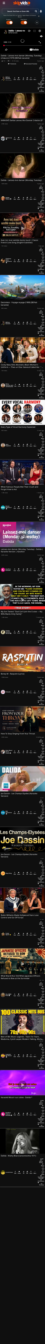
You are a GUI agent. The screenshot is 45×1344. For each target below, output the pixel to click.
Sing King (9, 873)
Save (31, 79)
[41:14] (22, 961)
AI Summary (41, 87)
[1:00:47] (22, 1022)
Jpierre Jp (9, 137)
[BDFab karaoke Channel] (3, 79)
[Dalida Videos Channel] (3, 198)
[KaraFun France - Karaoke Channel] (3, 1114)
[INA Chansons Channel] (3, 813)
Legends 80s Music (9, 1055)
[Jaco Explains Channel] (3, 445)
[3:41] (22, 659)
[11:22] (22, 412)
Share (42, 72)
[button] (41, 11)
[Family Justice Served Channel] (3, 632)
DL (23, 79)
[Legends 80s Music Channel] (3, 1056)
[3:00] (22, 839)
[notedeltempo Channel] (3, 1172)
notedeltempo (9, 1172)
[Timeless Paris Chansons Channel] (3, 261)
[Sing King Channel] (3, 873)
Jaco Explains (8, 445)
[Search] (36, 11)
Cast (43, 75)
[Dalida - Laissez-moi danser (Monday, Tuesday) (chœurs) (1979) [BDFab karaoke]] (22, 41)
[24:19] (22, 472)
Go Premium (41, 90)
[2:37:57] (22, 596)
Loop (43, 78)
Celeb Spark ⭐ (8, 934)
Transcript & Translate (31, 63)
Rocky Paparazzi (9, 506)
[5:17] (22, 105)
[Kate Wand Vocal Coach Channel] (3, 752)
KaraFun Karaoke (8, 569)
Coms (18, 79)
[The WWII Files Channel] (3, 995)
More (35, 79)
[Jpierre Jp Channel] (3, 138)
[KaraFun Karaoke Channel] (3, 570)
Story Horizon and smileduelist (9, 385)
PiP (27, 79)
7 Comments (12, 63)
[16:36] (22, 719)
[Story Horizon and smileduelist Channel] (3, 385)
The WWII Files (8, 995)
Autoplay (8, 19)
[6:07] (22, 1141)
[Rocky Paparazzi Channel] (3, 507)
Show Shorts (24, 19)
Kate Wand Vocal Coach (9, 752)
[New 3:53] (22, 225)
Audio (42, 80)
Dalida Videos (8, 198)
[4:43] (22, 287)
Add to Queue (41, 68)
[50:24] (22, 350)
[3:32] (22, 1082)
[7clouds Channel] (3, 692)
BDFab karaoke (8, 78)
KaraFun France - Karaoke (8, 1114)
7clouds (8, 692)
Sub (15, 79)
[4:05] (22, 779)
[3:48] (22, 534)
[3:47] (22, 165)
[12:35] (22, 900)
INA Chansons (9, 812)
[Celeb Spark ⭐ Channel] (3, 934)
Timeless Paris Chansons (9, 260)
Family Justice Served (8, 632)
